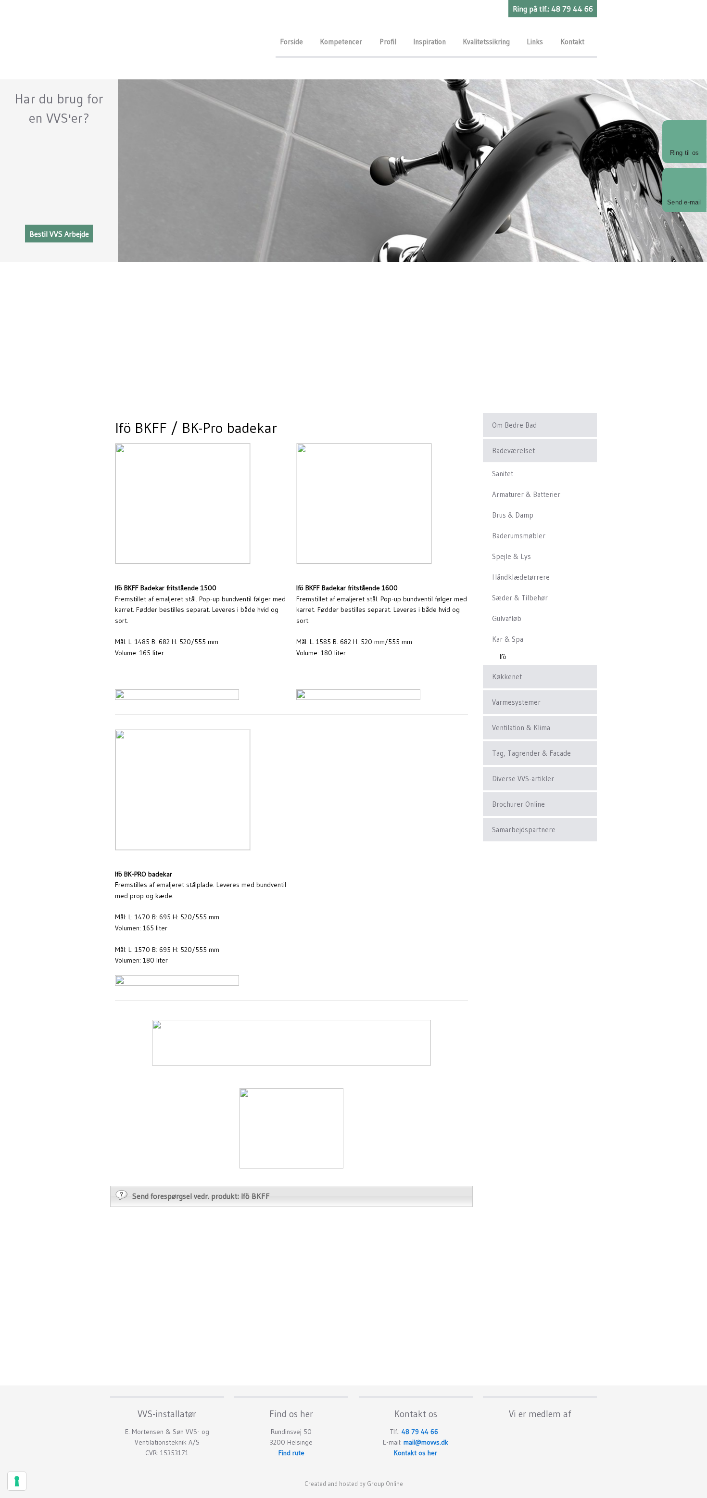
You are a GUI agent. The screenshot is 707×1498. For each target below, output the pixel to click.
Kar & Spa (507, 639)
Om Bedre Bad (514, 425)
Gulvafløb (506, 618)
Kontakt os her (415, 1452)
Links (535, 41)
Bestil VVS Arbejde (59, 233)
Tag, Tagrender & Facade (531, 753)
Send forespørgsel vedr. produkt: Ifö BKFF (201, 1196)
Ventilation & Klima (521, 727)
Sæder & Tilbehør (520, 597)
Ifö (503, 656)
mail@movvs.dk (426, 1442)
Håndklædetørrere (521, 577)
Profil (387, 41)
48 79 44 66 (420, 1431)
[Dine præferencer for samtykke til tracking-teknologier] (17, 1481)
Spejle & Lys (511, 556)
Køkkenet (507, 676)
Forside (291, 41)
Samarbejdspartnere (524, 829)
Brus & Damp (512, 515)
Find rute (291, 1452)
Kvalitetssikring (486, 41)
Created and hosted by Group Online (353, 1483)
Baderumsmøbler (518, 535)
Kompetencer (341, 41)
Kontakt (572, 41)
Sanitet (502, 473)
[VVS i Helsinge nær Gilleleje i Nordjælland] (187, 36)
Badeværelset (513, 450)
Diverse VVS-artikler (523, 778)
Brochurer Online (518, 804)
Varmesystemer (516, 702)
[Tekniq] (540, 1433)
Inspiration (429, 41)
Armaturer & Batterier (526, 494)
